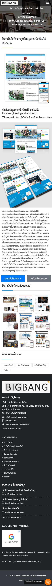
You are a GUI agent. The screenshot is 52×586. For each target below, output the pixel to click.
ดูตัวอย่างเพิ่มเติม (39, 279)
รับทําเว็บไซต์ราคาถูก (27, 17)
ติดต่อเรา (7, 476)
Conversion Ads (10, 454)
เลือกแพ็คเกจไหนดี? (10, 508)
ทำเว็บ (6, 370)
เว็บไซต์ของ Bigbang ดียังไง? (15, 499)
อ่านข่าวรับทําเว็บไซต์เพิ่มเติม (11, 517)
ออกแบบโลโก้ (8, 457)
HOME (21, 580)
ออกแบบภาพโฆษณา (11, 461)
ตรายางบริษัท (9, 469)
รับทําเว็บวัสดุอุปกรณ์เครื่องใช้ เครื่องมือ (26, 21)
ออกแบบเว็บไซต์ (8, 365)
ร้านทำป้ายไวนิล (10, 472)
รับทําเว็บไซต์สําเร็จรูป (40, 365)
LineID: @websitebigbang (12, 428)
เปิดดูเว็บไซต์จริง (12, 279)
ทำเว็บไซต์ (12, 227)
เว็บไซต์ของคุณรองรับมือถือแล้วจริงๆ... (19, 490)
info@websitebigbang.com (16, 417)
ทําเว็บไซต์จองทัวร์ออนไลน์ (13, 446)
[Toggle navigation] (48, 3)
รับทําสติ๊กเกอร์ (9, 465)
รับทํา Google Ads (11, 450)
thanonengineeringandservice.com (27, 25)
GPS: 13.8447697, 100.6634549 (17, 424)
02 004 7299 (11, 420)
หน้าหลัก (26, 13)
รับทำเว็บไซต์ (8, 442)
